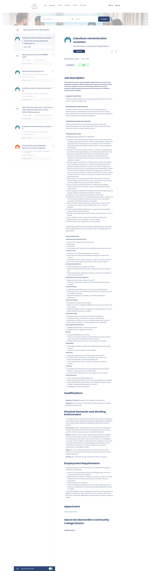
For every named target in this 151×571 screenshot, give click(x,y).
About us (67, 5)
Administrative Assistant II (33, 71)
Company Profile (69, 530)
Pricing (60, 5)
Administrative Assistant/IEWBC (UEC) (35, 55)
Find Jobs (104, 19)
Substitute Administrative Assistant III (36, 89)
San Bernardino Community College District (91, 46)
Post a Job (83, 5)
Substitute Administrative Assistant (36, 38)
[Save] (53, 37)
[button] (116, 51)
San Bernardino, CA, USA (71, 59)
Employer (52, 5)
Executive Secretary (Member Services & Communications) (34, 146)
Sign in (111, 5)
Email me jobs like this (27, 569)
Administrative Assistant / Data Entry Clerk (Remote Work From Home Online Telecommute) (37, 109)
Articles (75, 5)
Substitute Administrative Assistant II (36, 127)
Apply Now (79, 51)
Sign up (117, 5)
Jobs (45, 5)
